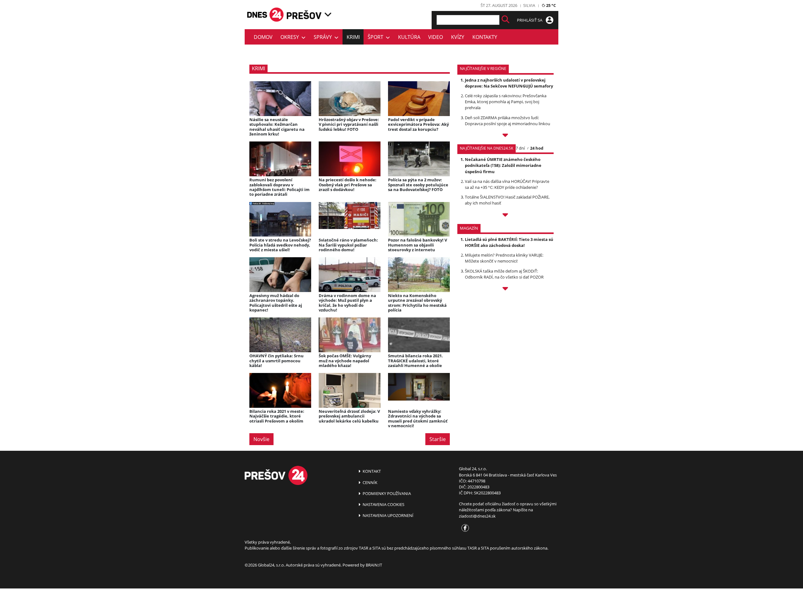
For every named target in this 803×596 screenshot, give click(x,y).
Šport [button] (377, 37)
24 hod (536, 148)
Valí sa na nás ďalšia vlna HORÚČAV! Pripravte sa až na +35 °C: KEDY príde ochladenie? (507, 184)
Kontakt (371, 471)
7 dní (520, 148)
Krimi (353, 37)
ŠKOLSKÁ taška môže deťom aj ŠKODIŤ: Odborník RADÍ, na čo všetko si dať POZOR (504, 274)
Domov (263, 37)
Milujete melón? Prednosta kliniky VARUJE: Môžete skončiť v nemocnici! (504, 258)
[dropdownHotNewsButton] (505, 289)
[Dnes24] (304, 14)
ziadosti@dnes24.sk (477, 516)
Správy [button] (324, 37)
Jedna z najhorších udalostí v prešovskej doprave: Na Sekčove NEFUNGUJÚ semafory (509, 83)
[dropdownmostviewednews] (505, 136)
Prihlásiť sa (530, 20)
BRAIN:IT (374, 565)
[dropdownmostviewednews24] (505, 215)
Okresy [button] (290, 37)
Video (435, 37)
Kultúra (409, 37)
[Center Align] (505, 20)
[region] (327, 14)
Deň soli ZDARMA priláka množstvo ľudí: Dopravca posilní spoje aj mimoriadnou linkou (507, 120)
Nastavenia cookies (383, 504)
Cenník (369, 482)
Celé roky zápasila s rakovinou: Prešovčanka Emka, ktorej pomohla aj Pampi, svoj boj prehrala (505, 101)
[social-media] (464, 528)
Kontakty (484, 37)
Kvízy (457, 37)
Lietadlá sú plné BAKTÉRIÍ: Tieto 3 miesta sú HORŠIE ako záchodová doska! (509, 242)
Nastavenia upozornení (387, 515)
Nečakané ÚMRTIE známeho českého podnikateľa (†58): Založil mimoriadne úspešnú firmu (503, 165)
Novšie (261, 439)
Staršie (437, 439)
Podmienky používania (386, 493)
